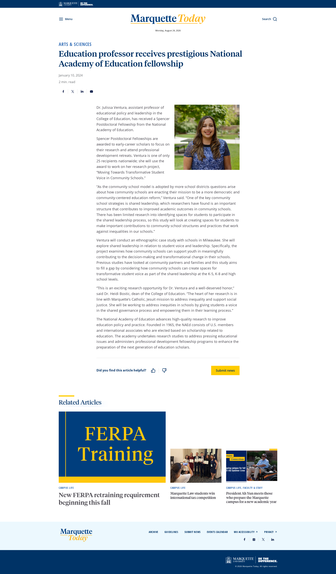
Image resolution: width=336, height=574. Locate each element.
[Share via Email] (91, 91)
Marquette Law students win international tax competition (193, 495)
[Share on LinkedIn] (82, 91)
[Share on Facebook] (63, 91)
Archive (153, 532)
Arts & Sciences (75, 44)
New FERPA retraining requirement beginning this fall (109, 498)
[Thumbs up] (153, 370)
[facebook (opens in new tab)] (244, 539)
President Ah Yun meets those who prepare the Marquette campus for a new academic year (251, 497)
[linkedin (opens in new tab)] (272, 539)
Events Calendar (217, 532)
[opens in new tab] (76, 4)
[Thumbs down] (164, 370)
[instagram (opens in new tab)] (254, 539)
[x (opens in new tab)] (263, 539)
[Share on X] (72, 91)
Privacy (269, 532)
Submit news (225, 370)
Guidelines (171, 532)
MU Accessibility (244, 532)
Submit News (193, 532)
